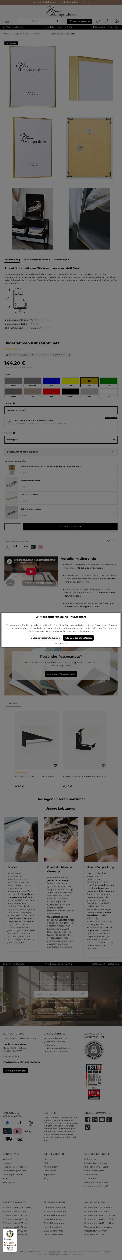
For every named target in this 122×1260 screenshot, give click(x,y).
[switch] (10, 1248)
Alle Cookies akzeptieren (78, 638)
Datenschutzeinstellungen (45, 638)
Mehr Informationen (82, 631)
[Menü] (15, 1230)
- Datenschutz (61, 643)
